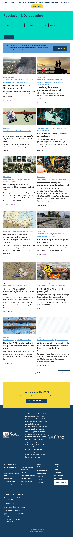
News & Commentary (8, 82)
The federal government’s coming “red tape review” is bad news (18, 187)
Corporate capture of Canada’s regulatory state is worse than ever (18, 138)
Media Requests (58, 475)
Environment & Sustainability (10, 79)
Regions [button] (21, 3)
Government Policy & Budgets (44, 82)
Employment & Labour (10, 467)
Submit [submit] (8, 36)
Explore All (23, 488)
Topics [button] (12, 3)
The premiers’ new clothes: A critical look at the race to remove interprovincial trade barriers (17, 238)
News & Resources (10, 464)
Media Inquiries (44, 3)
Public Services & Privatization (22, 179)
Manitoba (40, 476)
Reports (27, 231)
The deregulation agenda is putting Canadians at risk (50, 88)
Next (62, 373)
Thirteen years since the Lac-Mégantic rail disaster (17, 86)
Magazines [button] (31, 3)
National (39, 467)
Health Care (7, 488)
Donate (59, 48)
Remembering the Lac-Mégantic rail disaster (53, 240)
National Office (6, 77)
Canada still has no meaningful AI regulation (52, 134)
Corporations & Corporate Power (54, 79)
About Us (57, 467)
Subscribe (54, 3)
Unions (6, 470)
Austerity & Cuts (41, 79)
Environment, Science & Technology (46, 128)
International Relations (10, 485)
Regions (40, 464)
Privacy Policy (42, 533)
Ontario (47, 283)
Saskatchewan (41, 473)
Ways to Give (58, 478)
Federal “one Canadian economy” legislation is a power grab (18, 291)
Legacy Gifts (64, 3)
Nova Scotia (40, 482)
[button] (14, 25)
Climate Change (25, 485)
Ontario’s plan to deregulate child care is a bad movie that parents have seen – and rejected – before (53, 347)
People (56, 469)
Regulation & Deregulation (21, 82)
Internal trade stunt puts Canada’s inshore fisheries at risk (53, 183)
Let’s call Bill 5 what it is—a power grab (50, 290)
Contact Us (57, 473)
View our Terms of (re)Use (32, 533)
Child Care (40, 340)
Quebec (13, 77)
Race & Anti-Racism (26, 482)
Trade (64, 179)
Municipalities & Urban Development (27, 468)
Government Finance (9, 482)
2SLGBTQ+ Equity (26, 478)
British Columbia (42, 470)
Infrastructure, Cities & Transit (25, 79)
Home (7, 3)
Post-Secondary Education (28, 475)
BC (3, 283)
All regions (8, 503)
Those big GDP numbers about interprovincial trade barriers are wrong (18, 346)
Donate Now (37, 6)
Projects (56, 464)
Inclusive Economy (9, 478)
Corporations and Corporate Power (11, 474)
